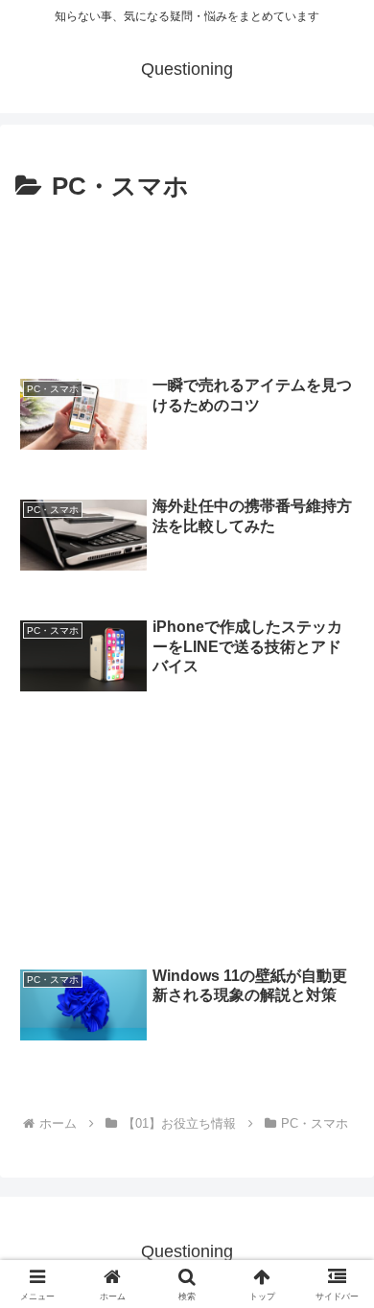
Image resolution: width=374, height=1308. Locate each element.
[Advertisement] (187, 284)
